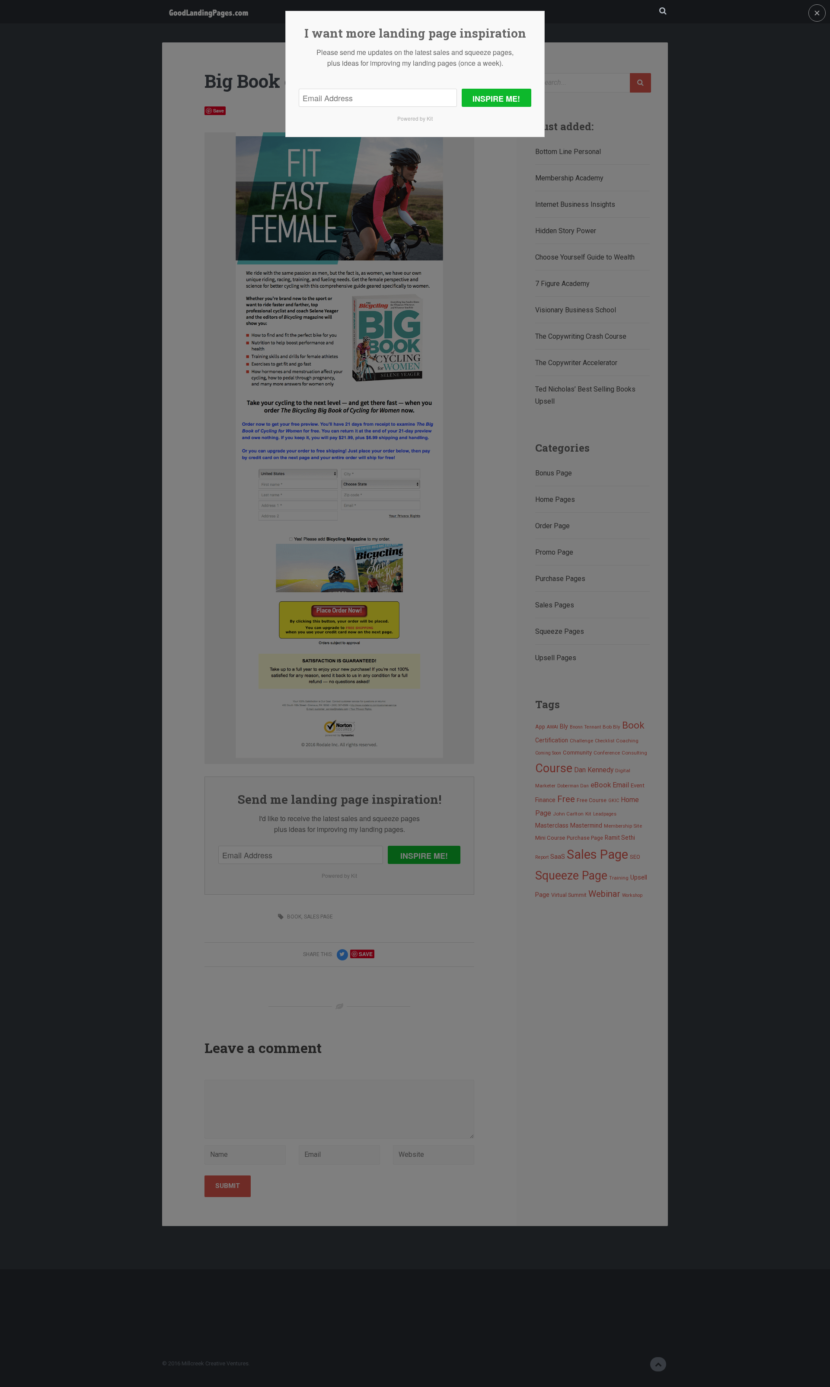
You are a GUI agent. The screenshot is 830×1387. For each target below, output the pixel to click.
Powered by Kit (415, 118)
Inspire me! (496, 98)
